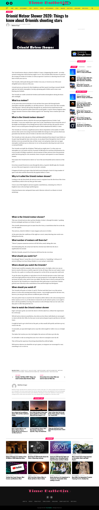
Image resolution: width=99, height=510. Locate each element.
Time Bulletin (49, 507)
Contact (31, 501)
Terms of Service (46, 501)
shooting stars (54, 371)
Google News (77, 8)
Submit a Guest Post (64, 501)
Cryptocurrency (49, 8)
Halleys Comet (33, 370)
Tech (30, 8)
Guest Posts (70, 8)
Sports (41, 8)
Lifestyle (36, 8)
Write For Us (85, 8)
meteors (60, 370)
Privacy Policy (37, 501)
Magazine (63, 8)
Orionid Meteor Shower (18, 371)
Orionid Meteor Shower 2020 (32, 371)
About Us (25, 501)
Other (57, 8)
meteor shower (42, 370)
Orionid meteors (45, 371)
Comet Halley (24, 370)
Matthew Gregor (16, 25)
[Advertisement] (38, 61)
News (16, 8)
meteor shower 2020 (52, 370)
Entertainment (23, 8)
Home (12, 8)
